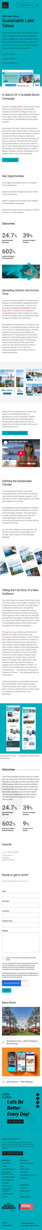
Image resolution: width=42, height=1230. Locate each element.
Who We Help (24, 1185)
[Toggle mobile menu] (37, 5)
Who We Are (24, 1160)
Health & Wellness (25, 1197)
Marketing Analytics (8, 1194)
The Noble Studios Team (27, 1163)
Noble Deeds (23, 1172)
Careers (22, 1166)
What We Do (6, 1160)
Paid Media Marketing (10, 63)
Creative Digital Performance (28, 1175)
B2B (21, 1194)
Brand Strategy (6, 1163)
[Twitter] (37, 1098)
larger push (16, 107)
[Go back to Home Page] (18, 1096)
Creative (4, 1166)
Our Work (5, 1196)
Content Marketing (9, 58)
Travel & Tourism (25, 1191)
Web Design (5, 1183)
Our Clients (23, 1188)
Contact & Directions (27, 1223)
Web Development (7, 1186)
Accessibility (25, 1225)
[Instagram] (37, 1094)
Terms (32, 1225)
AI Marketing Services (8, 1177)
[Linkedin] (37, 1102)
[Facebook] (37, 1106)
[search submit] (30, 13)
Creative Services (9, 54)
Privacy (36, 1225)
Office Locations (25, 1169)
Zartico (5, 634)
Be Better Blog (24, 1178)
